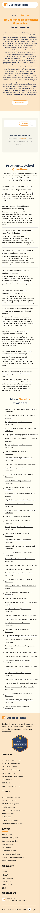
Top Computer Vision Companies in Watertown (18, 674)
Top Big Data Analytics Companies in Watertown (18, 446)
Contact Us (6, 881)
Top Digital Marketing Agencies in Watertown (22, 434)
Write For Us (7, 885)
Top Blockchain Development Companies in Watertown (20, 429)
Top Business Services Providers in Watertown (17, 624)
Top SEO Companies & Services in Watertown (18, 452)
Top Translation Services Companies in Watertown (19, 505)
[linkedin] (29, 909)
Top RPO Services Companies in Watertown (21, 619)
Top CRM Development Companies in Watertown (18, 641)
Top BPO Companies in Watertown (18, 516)
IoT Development (9, 801)
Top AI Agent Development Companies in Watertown (20, 647)
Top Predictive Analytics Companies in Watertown (19, 701)
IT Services (6, 817)
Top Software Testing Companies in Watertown (18, 482)
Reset (25, 123)
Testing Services (8, 807)
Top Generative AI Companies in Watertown (21, 652)
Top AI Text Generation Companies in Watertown (18, 707)
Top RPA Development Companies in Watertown (18, 554)
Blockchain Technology (11, 770)
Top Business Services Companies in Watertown (18, 541)
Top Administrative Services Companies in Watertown (20, 495)
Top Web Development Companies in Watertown (18, 423)
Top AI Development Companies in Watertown (17, 522)
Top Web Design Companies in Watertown (21, 464)
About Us (5, 875)
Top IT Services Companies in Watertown (20, 500)
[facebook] (24, 909)
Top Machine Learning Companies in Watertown (18, 661)
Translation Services (10, 820)
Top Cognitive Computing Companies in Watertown (19, 688)
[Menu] (34, 5)
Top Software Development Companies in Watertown (20, 417)
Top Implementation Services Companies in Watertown (20, 511)
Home (13, 15)
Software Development (11, 763)
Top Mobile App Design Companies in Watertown (18, 459)
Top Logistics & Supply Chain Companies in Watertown (20, 587)
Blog (4, 888)
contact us (23, 139)
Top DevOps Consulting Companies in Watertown (18, 580)
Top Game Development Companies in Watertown (19, 574)
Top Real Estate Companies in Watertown (21, 615)
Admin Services (8, 814)
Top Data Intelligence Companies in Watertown (18, 630)
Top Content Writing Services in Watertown (21, 565)
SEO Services (7, 783)
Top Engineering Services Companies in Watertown (19, 528)
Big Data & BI (7, 780)
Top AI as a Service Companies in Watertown (22, 683)
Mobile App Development (12, 760)
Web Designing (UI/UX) (11, 797)
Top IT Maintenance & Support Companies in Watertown (21, 604)
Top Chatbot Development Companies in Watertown (20, 560)
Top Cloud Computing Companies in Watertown (18, 488)
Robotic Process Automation (13, 857)
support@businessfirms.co (17, 900)
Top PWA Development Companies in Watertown (18, 593)
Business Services (9, 851)
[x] (34, 909)
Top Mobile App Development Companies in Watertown (21, 410)
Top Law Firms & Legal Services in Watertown (17, 534)
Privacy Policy (7, 878)
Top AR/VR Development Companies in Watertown (19, 475)
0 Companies (20, 103)
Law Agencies (7, 844)
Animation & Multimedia (11, 854)
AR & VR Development (10, 804)
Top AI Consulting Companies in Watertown (21, 656)
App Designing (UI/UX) (11, 786)
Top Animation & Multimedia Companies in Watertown (20, 547)
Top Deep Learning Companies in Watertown (22, 679)
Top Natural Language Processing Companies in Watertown (21, 668)
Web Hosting (7, 848)
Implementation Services (12, 823)
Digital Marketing (8, 773)
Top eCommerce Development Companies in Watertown (21, 440)
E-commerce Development (12, 776)
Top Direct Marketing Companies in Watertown (18, 610)
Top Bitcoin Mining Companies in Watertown (21, 636)
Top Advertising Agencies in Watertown (19, 569)
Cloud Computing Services (12, 810)
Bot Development (9, 861)
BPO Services (7, 835)
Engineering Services (10, 841)
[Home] (16, 4)
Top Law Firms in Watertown (16, 598)
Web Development (9, 767)
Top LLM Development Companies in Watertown (18, 694)
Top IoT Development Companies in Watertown (18, 469)
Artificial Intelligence (10, 838)
